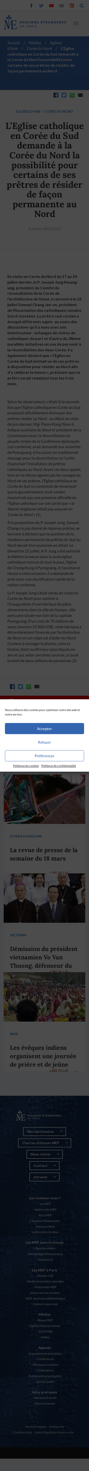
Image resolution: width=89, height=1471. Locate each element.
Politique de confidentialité (58, 766)
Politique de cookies (26, 766)
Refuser (44, 742)
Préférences (44, 756)
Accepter (44, 728)
